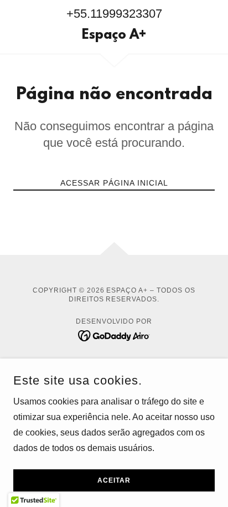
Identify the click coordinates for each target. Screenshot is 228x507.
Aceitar (114, 480)
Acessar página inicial (114, 182)
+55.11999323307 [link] (114, 14)
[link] (114, 36)
